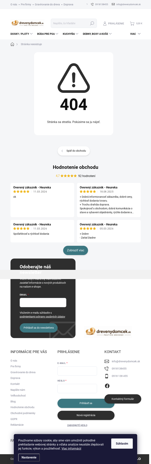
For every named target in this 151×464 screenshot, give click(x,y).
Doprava (68, 4)
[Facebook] (107, 385)
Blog (13, 401)
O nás (13, 4)
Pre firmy (26, 4)
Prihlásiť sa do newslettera (39, 327)
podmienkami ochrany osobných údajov (42, 316)
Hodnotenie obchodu (75, 167)
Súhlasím (122, 443)
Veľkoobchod (18, 395)
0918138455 (119, 368)
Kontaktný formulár (123, 398)
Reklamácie (17, 424)
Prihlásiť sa (86, 403)
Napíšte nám (17, 389)
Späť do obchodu (76, 150)
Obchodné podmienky (22, 413)
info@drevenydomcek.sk (126, 361)
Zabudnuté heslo (77, 425)
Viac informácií (71, 448)
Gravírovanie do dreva (47, 4)
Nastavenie (29, 457)
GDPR (13, 419)
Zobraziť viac (75, 250)
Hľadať (92, 23)
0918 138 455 (120, 375)
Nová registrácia (86, 415)
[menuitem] (22, 33)
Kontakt (15, 383)
